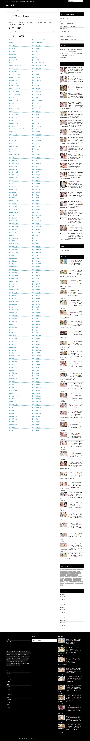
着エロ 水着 (35, 318)
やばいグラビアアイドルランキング (68, 39)
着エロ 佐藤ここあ (13, 174)
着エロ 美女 (11, 381)
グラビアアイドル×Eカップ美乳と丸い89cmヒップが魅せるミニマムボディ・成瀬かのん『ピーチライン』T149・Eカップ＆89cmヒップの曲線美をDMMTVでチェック (71, 547)
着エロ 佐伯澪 (35, 172)
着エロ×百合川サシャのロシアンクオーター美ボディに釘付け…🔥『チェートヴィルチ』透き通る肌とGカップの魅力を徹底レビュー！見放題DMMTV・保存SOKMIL (72, 204)
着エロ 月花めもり (13, 275)
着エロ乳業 (10, 5)
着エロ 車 (11, 407)
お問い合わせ (10, 639)
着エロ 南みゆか (36, 186)
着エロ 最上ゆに (36, 272)
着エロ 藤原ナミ (13, 399)
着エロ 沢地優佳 (36, 321)
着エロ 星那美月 (36, 266)
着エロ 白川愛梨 (36, 353)
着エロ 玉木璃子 (13, 350)
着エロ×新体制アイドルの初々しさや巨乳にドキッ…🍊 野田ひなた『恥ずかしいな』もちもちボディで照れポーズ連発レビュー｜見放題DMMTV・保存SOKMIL (72, 105)
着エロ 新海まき (36, 258)
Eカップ (81, 569)
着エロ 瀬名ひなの (36, 335)
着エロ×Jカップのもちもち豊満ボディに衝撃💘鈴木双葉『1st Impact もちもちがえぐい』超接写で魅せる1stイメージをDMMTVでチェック (71, 345)
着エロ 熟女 (11, 341)
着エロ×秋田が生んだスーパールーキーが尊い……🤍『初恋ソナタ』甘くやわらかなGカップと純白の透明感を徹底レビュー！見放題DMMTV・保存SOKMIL (72, 236)
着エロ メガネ (35, 137)
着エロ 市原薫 (35, 243)
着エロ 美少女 (35, 381)
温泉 (67, 581)
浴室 (61, 581)
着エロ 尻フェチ (36, 229)
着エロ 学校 (35, 212)
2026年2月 (62, 609)
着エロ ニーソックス (37, 106)
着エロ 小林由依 (36, 223)
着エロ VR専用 (35, 60)
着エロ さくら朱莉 (36, 80)
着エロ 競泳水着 (13, 373)
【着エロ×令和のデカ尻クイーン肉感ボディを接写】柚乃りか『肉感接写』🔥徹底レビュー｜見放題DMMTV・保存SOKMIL (76, 213)
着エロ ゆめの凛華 (36, 140)
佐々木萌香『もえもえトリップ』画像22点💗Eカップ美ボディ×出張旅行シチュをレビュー (75, 406)
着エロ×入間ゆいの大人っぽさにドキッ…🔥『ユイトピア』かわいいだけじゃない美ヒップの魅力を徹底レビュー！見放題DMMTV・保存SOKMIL (72, 79)
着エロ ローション (13, 152)
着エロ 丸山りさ (36, 160)
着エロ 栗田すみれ (13, 301)
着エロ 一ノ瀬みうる (14, 154)
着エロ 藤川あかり (36, 399)
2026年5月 (62, 602)
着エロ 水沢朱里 (13, 315)
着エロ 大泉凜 (35, 200)
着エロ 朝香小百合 (13, 281)
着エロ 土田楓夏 (13, 195)
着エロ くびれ (35, 71)
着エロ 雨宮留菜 (13, 424)
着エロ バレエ (35, 114)
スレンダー (75, 576)
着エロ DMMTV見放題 (38, 42)
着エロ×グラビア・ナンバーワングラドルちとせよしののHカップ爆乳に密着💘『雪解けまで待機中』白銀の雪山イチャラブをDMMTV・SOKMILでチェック (71, 455)
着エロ (10, 39)
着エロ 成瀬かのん (36, 252)
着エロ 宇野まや (13, 215)
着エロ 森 (11, 307)
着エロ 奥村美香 (36, 209)
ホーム (8, 10)
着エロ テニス (35, 103)
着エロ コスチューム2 (14, 77)
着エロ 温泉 (35, 332)
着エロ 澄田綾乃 (13, 335)
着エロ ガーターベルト (38, 68)
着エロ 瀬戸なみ (13, 338)
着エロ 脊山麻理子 (36, 390)
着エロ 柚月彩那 (13, 298)
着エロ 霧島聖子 (36, 424)
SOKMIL (66, 573)
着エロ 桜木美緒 (36, 304)
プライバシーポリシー (11, 641)
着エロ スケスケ (36, 88)
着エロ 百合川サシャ (37, 355)
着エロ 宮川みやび (36, 215)
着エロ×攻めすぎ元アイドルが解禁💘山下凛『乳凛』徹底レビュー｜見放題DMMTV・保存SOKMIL (76, 87)
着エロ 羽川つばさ (36, 387)
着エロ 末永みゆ (13, 284)
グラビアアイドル (76, 573)
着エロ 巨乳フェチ (13, 243)
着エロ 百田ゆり (13, 358)
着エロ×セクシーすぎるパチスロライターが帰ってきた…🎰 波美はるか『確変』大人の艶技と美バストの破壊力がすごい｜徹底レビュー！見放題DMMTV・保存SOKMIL (72, 157)
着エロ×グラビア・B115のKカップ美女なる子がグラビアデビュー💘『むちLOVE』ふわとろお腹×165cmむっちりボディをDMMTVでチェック (71, 486)
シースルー (70, 576)
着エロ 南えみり (13, 186)
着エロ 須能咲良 (36, 427)
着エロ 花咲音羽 (36, 393)
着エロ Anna (12, 42)
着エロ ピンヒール (13, 123)
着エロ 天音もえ (36, 206)
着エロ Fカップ (12, 48)
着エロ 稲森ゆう (13, 370)
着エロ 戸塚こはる (13, 255)
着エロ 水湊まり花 (36, 315)
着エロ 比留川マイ (36, 309)
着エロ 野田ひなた (13, 413)
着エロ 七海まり (36, 154)
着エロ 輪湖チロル (36, 407)
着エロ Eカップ (36, 45)
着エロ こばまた (13, 80)
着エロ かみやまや (13, 71)
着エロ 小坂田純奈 (36, 218)
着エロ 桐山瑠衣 (13, 304)
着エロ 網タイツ (13, 376)
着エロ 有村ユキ (36, 275)
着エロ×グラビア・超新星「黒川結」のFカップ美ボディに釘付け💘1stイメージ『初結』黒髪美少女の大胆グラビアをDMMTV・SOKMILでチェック (71, 466)
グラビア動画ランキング (65, 31)
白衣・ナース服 (75, 581)
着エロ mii (34, 57)
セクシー (80, 576)
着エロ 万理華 (12, 157)
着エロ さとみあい (13, 83)
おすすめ (70, 573)
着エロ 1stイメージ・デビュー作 (40, 39)
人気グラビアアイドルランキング (67, 26)
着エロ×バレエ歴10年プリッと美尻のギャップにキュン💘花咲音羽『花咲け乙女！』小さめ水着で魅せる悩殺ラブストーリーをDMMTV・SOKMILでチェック (71, 377)
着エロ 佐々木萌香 (13, 172)
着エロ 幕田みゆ (13, 246)
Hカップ (70, 571)
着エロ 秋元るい (13, 367)
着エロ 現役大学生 (36, 350)
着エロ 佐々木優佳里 (37, 169)
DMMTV (72, 569)
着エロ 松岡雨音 (36, 289)
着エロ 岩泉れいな (13, 238)
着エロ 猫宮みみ (13, 347)
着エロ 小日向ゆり (36, 220)
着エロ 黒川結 (35, 430)
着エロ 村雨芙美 (36, 284)
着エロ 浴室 (35, 327)
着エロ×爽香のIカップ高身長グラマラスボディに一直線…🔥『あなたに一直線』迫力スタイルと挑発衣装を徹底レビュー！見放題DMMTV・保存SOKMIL (71, 70)
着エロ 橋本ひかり (13, 309)
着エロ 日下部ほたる (37, 261)
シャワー (75, 574)
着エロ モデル (12, 140)
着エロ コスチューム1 (37, 74)
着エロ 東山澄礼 (36, 286)
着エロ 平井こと (36, 246)
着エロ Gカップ (36, 48)
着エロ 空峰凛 (35, 370)
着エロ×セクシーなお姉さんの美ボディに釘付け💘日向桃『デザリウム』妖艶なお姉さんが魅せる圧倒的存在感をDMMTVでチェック (71, 264)
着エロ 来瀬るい (13, 286)
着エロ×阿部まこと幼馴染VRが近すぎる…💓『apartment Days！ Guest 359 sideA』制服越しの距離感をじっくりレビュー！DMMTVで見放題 (72, 195)
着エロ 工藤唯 (12, 241)
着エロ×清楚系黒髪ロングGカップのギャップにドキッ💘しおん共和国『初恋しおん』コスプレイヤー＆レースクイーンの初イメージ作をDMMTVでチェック (71, 284)
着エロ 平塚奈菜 (13, 249)
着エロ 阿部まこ (36, 421)
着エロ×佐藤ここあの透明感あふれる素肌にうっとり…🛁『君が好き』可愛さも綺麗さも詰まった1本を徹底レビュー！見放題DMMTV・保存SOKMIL (72, 166)
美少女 (76, 583)
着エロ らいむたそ (36, 143)
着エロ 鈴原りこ (13, 416)
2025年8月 (62, 625)
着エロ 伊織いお (13, 169)
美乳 (70, 583)
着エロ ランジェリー (14, 146)
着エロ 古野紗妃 (36, 189)
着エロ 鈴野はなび (13, 419)
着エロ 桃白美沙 (36, 301)
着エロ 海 (34, 330)
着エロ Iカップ (35, 51)
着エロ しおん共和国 (14, 85)
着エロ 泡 (11, 324)
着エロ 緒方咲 (35, 376)
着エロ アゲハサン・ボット (39, 62)
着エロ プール (12, 126)
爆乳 (70, 581)
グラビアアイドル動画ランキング (67, 23)
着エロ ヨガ (11, 143)
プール (80, 578)
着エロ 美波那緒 (36, 384)
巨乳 (71, 580)
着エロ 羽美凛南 (13, 390)
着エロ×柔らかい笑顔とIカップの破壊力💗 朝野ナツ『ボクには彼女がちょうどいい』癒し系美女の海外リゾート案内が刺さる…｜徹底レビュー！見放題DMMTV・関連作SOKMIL (72, 114)
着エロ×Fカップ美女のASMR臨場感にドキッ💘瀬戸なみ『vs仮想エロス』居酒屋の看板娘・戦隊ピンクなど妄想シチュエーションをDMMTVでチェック (71, 335)
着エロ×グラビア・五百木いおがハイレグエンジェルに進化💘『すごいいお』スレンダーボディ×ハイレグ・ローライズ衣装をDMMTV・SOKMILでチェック (71, 476)
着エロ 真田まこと (36, 361)
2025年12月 (63, 615)
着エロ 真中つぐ (13, 361)
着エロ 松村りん (36, 292)
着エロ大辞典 (63, 57)
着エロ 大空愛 (12, 203)
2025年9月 (62, 622)
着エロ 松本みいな (13, 292)
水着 (78, 580)
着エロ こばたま (36, 77)
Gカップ (66, 571)
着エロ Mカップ (13, 60)
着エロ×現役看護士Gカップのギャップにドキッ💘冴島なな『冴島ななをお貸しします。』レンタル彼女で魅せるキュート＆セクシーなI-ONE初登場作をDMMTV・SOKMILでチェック (71, 366)
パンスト (62, 578)
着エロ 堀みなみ (36, 195)
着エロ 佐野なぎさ (36, 174)
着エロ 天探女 (35, 203)
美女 (73, 583)
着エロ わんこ (35, 152)
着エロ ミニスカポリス (38, 134)
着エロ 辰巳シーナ (13, 410)
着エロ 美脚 (11, 387)
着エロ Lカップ (12, 57)
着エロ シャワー (36, 85)
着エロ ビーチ (12, 120)
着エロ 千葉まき (36, 183)
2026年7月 (62, 596)
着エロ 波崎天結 (36, 324)
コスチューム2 (70, 574)
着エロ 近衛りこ (36, 410)
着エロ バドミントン (14, 111)
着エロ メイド (12, 137)
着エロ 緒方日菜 (13, 378)
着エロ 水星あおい (36, 312)
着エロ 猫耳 (35, 347)
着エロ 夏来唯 (12, 197)
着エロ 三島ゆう (36, 157)
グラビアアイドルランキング (66, 21)
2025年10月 (63, 620)
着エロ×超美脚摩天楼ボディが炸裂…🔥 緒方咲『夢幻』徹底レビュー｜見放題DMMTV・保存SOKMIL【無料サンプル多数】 (75, 220)
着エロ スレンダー (13, 97)
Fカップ (61, 571)
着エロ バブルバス (13, 114)
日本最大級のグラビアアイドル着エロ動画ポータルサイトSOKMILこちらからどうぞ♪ (71, 50)
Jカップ (78, 571)
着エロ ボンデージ (36, 129)
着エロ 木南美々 (36, 281)
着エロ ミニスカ (13, 134)
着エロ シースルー (36, 83)
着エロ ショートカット (14, 88)
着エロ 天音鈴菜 (13, 209)
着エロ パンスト (13, 117)
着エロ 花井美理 (13, 393)
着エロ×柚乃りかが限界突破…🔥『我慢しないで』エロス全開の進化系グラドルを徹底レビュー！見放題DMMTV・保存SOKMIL (75, 149)
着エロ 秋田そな (36, 367)
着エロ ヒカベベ (36, 120)
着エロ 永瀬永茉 (13, 321)
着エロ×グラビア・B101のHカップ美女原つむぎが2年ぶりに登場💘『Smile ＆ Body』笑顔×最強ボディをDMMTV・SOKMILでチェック (71, 516)
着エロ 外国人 (35, 197)
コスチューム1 (63, 574)
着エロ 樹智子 (35, 307)
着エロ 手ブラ (35, 255)
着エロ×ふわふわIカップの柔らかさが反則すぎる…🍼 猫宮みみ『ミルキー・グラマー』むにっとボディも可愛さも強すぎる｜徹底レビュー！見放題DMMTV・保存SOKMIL (71, 123)
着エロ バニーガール (37, 111)
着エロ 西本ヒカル (36, 401)
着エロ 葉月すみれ (13, 396)
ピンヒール (75, 578)
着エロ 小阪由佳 (13, 229)
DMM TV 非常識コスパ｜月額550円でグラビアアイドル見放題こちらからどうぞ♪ (71, 54)
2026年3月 (62, 607)
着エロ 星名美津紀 (36, 264)
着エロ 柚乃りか (36, 295)
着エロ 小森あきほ (13, 226)
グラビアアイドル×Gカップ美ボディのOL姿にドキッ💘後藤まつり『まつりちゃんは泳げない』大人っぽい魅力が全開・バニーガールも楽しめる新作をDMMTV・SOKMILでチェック (71, 416)
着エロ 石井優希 (36, 364)
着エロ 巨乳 (35, 241)
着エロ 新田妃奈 (13, 261)
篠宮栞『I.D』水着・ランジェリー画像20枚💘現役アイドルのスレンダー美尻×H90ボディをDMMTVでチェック (71, 556)
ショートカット (63, 576)
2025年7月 (62, 628)
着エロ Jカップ (12, 54)
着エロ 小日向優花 (13, 223)
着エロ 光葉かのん (13, 177)
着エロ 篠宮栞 (35, 373)
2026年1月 (62, 612)
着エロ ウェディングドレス (39, 65)
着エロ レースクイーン (38, 146)
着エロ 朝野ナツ (36, 278)
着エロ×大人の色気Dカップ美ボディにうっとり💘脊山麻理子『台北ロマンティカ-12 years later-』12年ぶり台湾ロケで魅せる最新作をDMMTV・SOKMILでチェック (71, 397)
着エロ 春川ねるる (36, 269)
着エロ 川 (34, 238)
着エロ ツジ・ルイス (14, 103)
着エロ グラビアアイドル (15, 74)
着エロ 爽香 (11, 344)
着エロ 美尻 (11, 384)
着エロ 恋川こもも (13, 252)
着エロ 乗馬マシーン (14, 163)
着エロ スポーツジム (37, 94)
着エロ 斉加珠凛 (13, 258)
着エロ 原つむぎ (13, 189)
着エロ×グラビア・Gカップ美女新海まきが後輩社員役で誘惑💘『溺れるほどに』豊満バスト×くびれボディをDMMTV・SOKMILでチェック (71, 527)
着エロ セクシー (36, 97)
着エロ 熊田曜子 (36, 338)
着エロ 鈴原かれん (36, 413)
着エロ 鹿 (11, 430)
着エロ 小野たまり (36, 226)
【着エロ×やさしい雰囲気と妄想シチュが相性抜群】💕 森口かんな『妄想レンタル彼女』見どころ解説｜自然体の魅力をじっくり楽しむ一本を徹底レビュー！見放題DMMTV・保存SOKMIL (72, 185)
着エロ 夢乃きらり (13, 200)
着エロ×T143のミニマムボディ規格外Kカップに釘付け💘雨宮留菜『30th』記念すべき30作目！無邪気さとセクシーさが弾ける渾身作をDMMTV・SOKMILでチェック (71, 274)
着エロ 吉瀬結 (12, 192)
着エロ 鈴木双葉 (36, 416)
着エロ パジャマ (36, 108)
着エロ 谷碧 (35, 404)
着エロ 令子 (35, 166)
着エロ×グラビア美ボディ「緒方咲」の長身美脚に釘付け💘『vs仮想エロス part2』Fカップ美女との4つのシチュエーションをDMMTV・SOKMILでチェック (71, 426)
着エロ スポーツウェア (14, 94)
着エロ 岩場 (35, 235)
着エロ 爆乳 (35, 341)
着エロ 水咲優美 (13, 312)
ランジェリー (66, 580)
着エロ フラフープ (36, 126)
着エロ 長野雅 (12, 421)
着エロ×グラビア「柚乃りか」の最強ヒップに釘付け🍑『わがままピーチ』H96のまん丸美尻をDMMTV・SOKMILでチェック (71, 436)
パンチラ (66, 578)
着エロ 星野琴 (12, 269)
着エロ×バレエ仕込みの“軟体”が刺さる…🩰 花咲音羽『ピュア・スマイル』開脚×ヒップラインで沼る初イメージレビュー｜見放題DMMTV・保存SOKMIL (72, 175)
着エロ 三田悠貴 (13, 160)
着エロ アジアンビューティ (15, 65)
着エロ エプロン (13, 68)
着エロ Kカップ (36, 54)
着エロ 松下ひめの (13, 289)
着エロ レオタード (13, 149)
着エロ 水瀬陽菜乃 (13, 318)
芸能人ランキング (64, 28)
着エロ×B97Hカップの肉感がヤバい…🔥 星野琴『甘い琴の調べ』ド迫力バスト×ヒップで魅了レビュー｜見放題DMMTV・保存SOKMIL (76, 228)
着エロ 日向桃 (12, 264)
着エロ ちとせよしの (37, 100)
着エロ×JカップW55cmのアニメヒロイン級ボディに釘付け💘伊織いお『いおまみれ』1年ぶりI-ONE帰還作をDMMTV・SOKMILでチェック (71, 387)
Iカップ (74, 571)
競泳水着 (80, 581)
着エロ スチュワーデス (14, 91)
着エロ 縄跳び (35, 378)
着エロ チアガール (13, 100)
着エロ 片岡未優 (36, 344)
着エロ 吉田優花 (36, 192)
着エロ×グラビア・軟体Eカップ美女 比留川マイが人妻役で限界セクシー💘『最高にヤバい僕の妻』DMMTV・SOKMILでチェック (71, 506)
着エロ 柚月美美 (36, 298)
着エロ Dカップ (12, 45)
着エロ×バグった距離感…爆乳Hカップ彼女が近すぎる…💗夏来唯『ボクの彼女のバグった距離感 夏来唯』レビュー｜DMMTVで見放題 (71, 96)
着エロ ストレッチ (36, 91)
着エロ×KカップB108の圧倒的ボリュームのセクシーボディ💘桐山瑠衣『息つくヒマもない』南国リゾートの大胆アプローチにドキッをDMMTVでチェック (71, 325)
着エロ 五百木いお (36, 163)
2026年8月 (62, 594)
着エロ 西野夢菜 (13, 404)
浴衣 (64, 581)
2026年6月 (62, 599)
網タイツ (62, 583)
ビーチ (70, 578)
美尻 (80, 583)
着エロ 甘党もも (13, 353)
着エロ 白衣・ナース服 (14, 355)
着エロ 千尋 (11, 183)
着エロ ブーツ (35, 123)
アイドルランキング (64, 34)
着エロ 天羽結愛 (13, 206)
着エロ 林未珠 (12, 295)
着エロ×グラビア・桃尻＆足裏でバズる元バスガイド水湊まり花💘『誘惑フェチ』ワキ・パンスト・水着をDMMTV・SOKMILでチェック (71, 496)
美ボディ (66, 583)
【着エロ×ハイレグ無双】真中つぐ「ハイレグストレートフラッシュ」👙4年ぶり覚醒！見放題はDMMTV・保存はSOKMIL (76, 132)
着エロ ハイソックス (14, 108)
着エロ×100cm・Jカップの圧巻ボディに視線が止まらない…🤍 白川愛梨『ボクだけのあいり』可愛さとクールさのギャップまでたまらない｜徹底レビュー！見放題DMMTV (71, 140)
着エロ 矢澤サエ (13, 364)
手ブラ (74, 580)
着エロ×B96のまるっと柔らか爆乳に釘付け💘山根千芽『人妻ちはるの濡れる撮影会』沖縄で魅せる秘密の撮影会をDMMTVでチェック (71, 294)
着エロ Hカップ (12, 51)
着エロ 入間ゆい (36, 177)
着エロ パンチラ (36, 117)
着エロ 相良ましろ (36, 358)
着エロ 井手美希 (13, 166)
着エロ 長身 (35, 419)
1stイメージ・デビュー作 (65, 569)
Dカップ (77, 569)
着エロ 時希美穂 (13, 272)
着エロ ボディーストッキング (16, 129)
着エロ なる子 (12, 106)
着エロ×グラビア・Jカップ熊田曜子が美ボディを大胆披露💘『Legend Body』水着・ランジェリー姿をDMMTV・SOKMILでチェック (71, 537)
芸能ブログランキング (65, 18)
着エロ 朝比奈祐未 (13, 278)
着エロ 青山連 (12, 427)
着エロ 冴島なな (36, 180)
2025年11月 (63, 617)
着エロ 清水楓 (12, 332)
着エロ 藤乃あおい (36, 396)
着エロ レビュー (36, 149)
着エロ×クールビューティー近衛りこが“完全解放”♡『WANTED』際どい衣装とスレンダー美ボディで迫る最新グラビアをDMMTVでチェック (71, 355)
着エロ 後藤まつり (36, 249)
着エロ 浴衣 (11, 330)
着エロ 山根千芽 (13, 235)
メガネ (61, 580)
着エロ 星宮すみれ (13, 266)
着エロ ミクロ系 (36, 131)
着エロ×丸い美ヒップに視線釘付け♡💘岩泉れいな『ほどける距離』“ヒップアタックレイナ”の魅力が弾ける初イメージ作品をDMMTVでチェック (71, 314)
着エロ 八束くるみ (13, 180)
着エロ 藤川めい (13, 401)
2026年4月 (62, 604)
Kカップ (62, 573)
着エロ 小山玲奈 (13, 220)
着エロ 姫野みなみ (13, 212)
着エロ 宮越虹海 (13, 218)
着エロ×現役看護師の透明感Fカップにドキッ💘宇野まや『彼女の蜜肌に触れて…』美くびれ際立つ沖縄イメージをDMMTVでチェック (71, 304)
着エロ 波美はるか (13, 327)
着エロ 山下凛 (12, 232)
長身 (61, 585)
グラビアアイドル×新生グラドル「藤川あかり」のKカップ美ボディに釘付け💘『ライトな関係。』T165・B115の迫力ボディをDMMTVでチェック (71, 445)
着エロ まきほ (12, 131)
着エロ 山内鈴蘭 (36, 232)
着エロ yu (11, 62)
